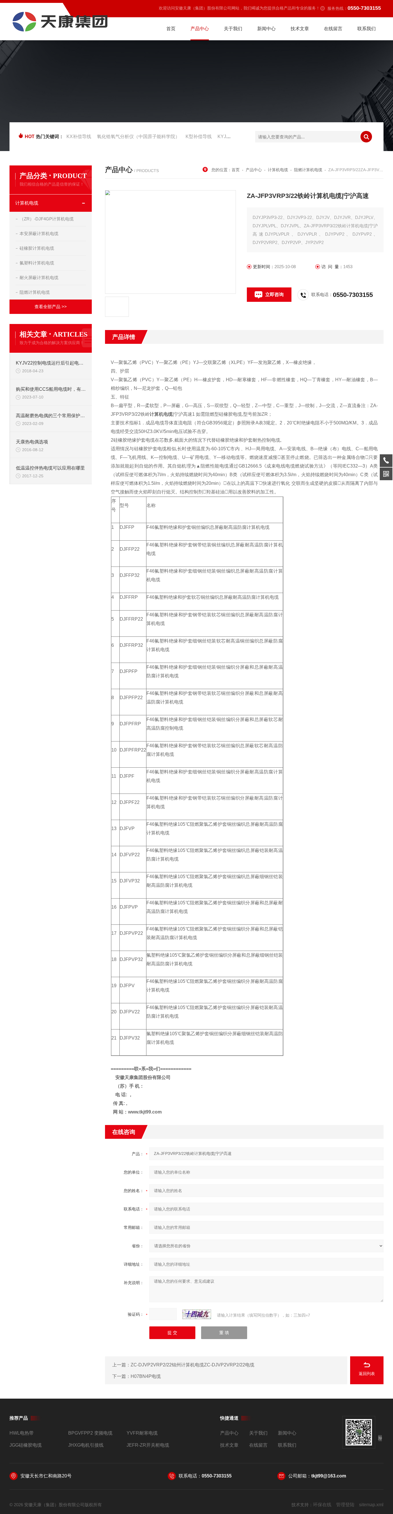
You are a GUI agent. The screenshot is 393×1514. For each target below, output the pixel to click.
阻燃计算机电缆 (35, 292)
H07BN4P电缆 (146, 1376)
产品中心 (199, 28)
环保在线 (322, 1504)
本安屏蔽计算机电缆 (39, 233)
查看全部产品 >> (51, 306)
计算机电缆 (26, 203)
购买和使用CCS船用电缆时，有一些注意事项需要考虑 (51, 389)
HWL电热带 (21, 1433)
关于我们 (233, 28)
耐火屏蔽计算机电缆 (39, 277)
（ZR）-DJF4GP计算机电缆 (47, 218)
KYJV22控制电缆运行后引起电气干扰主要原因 (51, 363)
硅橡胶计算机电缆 (37, 248)
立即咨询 (274, 294)
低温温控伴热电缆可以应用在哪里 (50, 468)
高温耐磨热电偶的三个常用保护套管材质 (51, 415)
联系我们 (366, 28)
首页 (170, 28)
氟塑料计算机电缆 (37, 262)
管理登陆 (345, 1504)
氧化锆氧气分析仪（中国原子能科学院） (138, 136)
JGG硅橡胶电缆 (25, 1445)
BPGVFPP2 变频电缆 (90, 1433)
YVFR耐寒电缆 (142, 1433)
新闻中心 (266, 28)
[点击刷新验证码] (196, 1314)
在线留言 (333, 28)
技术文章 (300, 28)
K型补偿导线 (199, 136)
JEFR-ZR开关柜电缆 (148, 1445)
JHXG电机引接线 (86, 1445)
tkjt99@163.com (328, 1475)
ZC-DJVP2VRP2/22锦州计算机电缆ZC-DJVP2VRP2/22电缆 (192, 1364)
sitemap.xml (371, 1504)
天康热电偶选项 (32, 441)
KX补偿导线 (78, 136)
